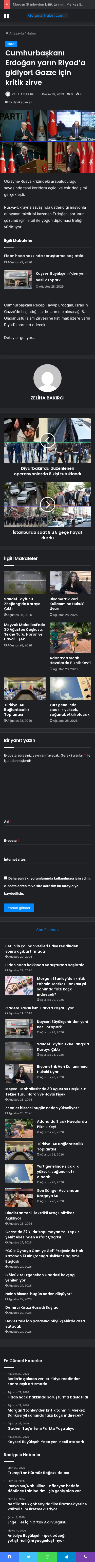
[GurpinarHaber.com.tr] (47, 15)
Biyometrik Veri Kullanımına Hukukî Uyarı (67, 604)
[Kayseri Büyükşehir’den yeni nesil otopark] (18, 279)
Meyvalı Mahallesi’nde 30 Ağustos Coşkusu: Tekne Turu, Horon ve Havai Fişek (24, 632)
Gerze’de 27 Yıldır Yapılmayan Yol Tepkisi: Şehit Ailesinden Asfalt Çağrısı (43, 1234)
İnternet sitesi (15, 859)
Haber (31, 33)
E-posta (11, 840)
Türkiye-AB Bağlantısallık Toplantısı (16, 709)
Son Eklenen (47, 929)
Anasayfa (16, 33)
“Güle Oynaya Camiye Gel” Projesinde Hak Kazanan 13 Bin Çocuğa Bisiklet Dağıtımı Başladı (44, 1256)
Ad (7, 822)
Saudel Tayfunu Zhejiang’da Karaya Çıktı (22, 604)
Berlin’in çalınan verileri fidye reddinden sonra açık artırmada (41, 949)
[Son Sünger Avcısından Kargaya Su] (19, 1197)
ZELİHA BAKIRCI (23, 94)
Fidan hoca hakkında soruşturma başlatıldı (44, 255)
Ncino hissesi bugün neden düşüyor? (38, 1293)
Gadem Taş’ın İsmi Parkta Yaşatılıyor (39, 1008)
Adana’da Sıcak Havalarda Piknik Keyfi (70, 660)
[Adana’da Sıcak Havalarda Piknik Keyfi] (70, 637)
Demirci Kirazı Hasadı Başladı (32, 1307)
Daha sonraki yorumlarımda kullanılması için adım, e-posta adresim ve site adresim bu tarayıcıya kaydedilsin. (47, 885)
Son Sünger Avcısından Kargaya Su (58, 1193)
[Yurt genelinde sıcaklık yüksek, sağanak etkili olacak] (70, 688)
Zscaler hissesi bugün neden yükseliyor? (42, 1107)
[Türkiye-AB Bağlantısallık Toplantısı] (25, 688)
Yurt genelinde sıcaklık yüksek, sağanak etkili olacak (69, 709)
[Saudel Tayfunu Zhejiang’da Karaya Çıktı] (25, 582)
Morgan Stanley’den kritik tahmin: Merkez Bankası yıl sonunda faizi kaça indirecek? (61, 986)
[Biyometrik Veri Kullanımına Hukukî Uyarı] (70, 582)
